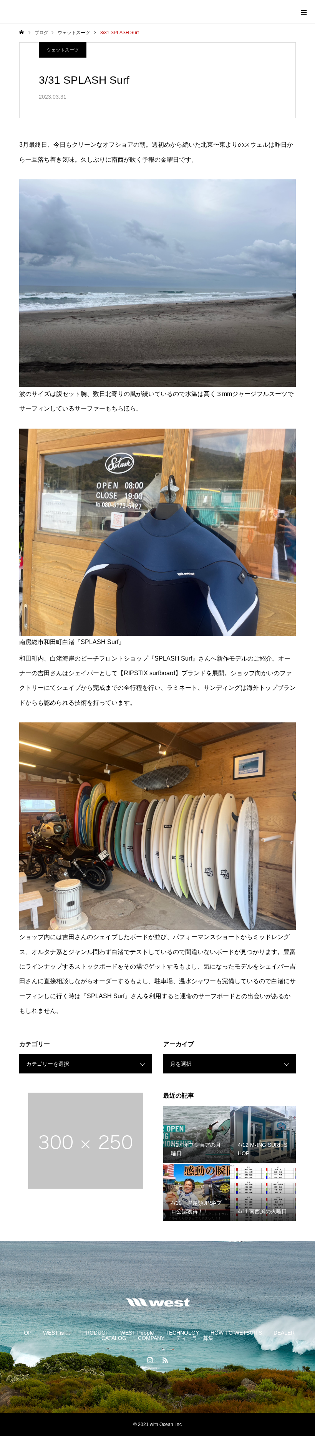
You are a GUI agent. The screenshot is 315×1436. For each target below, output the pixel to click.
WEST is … (57, 1333)
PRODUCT (95, 1333)
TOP (26, 1333)
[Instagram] (150, 1360)
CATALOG (113, 1338)
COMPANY (151, 1338)
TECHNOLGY (182, 1333)
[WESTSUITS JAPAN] (157, 1302)
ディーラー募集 (195, 1338)
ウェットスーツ (62, 50)
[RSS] (165, 1360)
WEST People (137, 1333)
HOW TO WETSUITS (236, 1333)
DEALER (284, 1333)
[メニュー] (303, 11)
